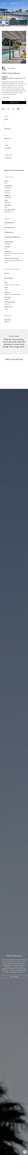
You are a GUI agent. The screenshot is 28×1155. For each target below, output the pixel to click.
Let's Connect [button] (14, 976)
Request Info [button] (14, 102)
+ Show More (6, 97)
